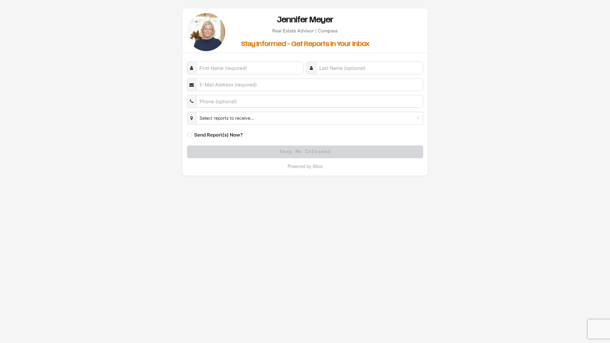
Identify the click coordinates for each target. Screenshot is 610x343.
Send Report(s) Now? (218, 135)
